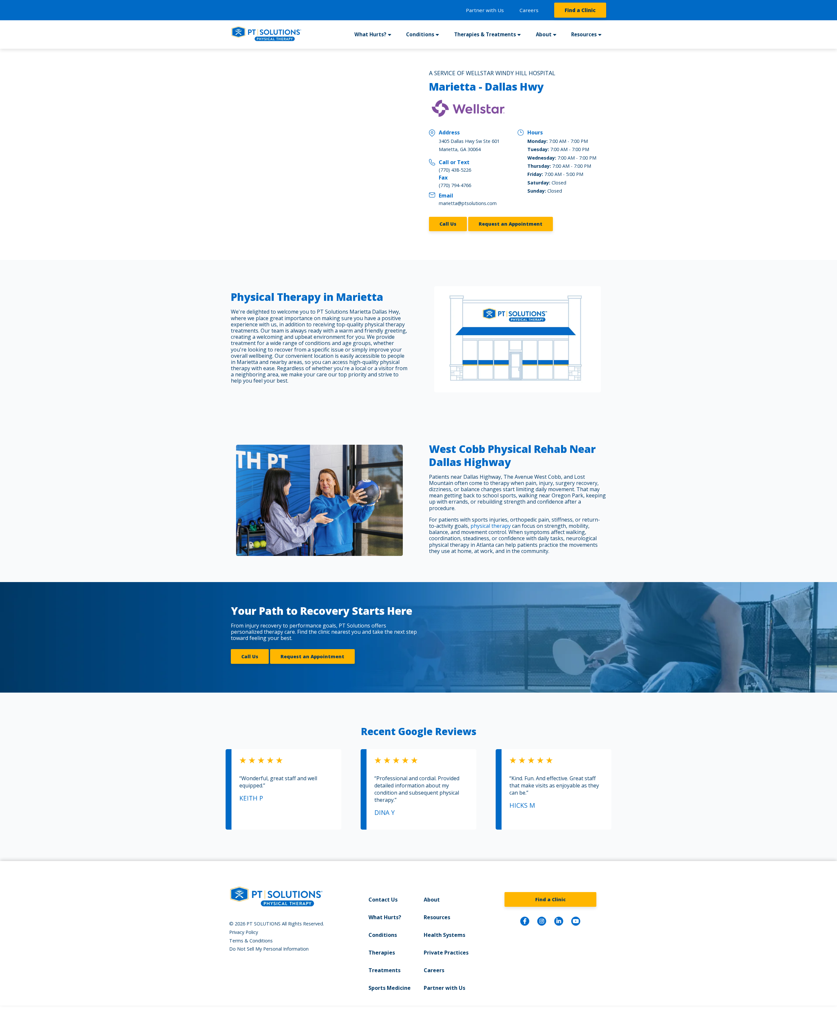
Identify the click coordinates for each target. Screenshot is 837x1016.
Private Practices (446, 952)
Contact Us (383, 899)
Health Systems (444, 935)
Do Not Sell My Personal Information (269, 949)
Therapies (381, 952)
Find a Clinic (580, 10)
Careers (529, 10)
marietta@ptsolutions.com (468, 203)
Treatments (384, 970)
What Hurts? (384, 917)
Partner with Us (485, 10)
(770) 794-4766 (455, 185)
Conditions (382, 935)
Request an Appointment (510, 224)
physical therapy (490, 525)
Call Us (447, 224)
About (432, 899)
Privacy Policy (243, 932)
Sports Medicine (389, 987)
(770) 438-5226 (455, 170)
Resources (437, 917)
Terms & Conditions (251, 941)
